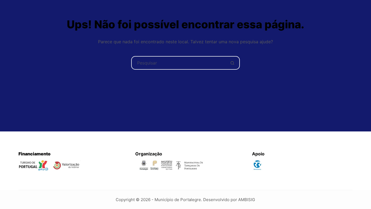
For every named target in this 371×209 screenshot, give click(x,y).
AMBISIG (246, 199)
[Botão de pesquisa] (232, 63)
